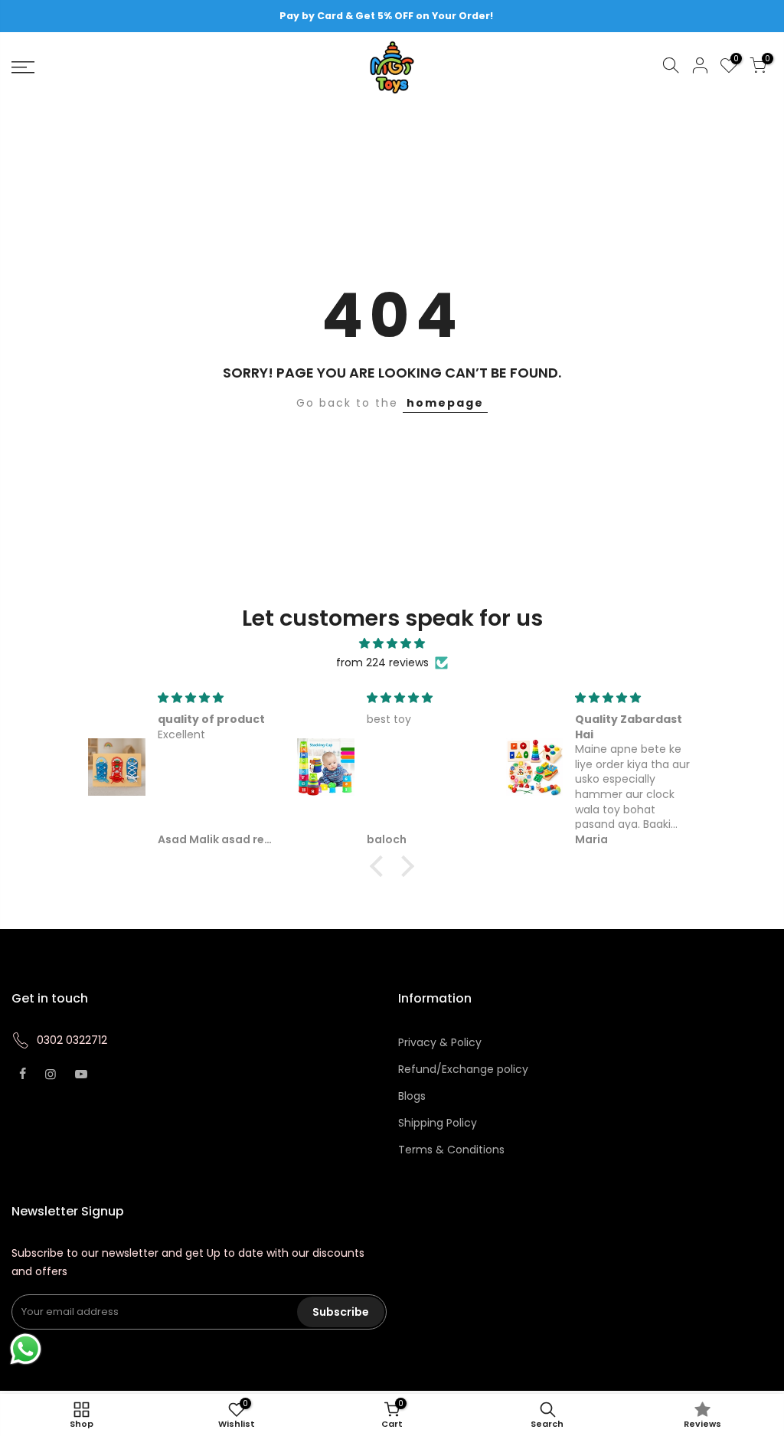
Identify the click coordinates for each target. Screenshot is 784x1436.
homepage (445, 403)
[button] (380, 866)
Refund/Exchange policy (463, 1069)
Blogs (412, 1096)
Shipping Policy (437, 1122)
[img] (391, 643)
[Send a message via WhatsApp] (26, 1349)
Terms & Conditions (451, 1149)
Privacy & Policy (440, 1042)
